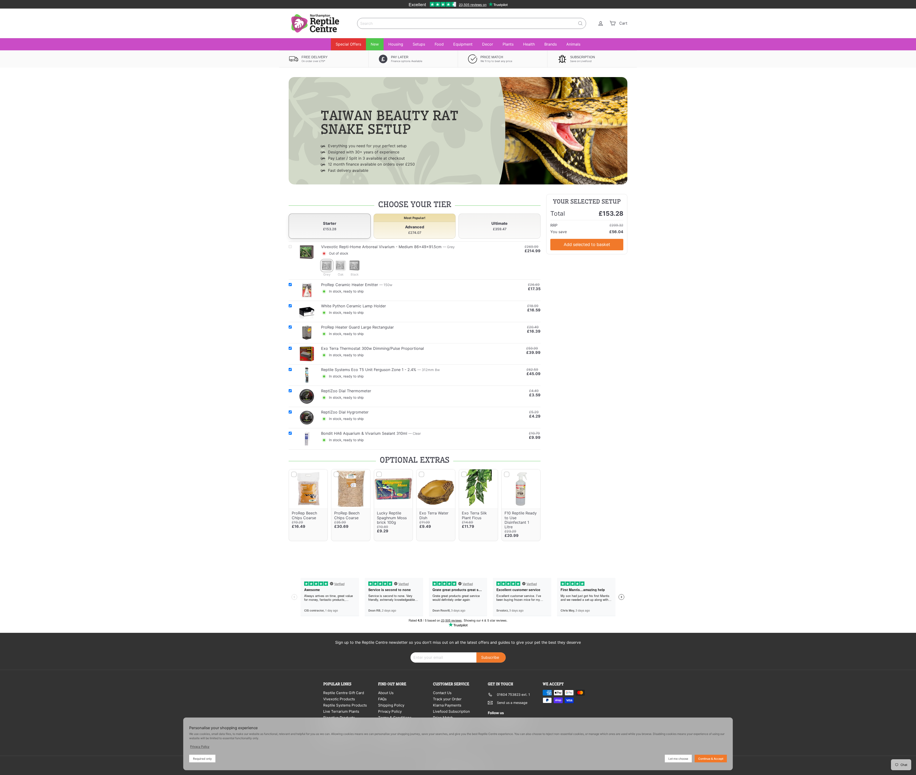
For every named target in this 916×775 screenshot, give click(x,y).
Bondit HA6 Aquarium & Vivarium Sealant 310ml (364, 433)
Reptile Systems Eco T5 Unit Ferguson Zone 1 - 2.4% (368, 369)
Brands (550, 44)
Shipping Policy (391, 705)
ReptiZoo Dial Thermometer (346, 390)
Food (439, 44)
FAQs (382, 699)
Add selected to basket (587, 244)
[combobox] (471, 23)
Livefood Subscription (451, 711)
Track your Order (447, 699)
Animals (573, 44)
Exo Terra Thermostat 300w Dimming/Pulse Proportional (372, 348)
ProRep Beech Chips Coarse (304, 515)
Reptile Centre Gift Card (343, 693)
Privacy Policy (390, 711)
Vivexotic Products (339, 699)
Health (529, 44)
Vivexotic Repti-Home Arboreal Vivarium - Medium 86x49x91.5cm (381, 246)
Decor (487, 44)
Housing (395, 44)
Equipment (463, 44)
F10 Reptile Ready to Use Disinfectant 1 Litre (521, 520)
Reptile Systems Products (345, 705)
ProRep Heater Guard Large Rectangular (357, 327)
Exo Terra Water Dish (433, 515)
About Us (386, 693)
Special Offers (348, 44)
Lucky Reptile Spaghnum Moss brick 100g (392, 517)
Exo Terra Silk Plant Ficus (474, 515)
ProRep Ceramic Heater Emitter (349, 284)
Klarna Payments (447, 705)
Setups (419, 44)
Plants (508, 44)
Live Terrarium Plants (341, 711)
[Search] (580, 23)
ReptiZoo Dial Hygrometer (345, 412)
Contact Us (442, 693)
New (375, 44)
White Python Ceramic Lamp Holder (353, 306)
